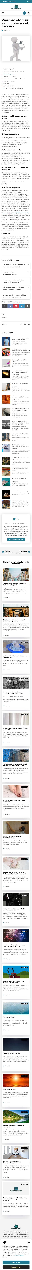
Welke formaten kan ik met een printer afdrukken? (16, 289)
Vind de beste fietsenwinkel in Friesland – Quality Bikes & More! (13, 692)
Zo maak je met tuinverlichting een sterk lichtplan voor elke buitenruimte (20, 372)
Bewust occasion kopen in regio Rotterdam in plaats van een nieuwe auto (20, 410)
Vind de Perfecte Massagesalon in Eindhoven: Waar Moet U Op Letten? (14, 873)
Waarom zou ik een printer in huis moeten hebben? (16, 266)
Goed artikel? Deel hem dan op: (13, 88)
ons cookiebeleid (19, 1255)
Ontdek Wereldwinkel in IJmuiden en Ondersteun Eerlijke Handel (14, 584)
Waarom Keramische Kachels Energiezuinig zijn (12, 1162)
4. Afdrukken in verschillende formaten (14, 79)
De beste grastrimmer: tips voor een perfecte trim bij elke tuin (14, 981)
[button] (28, 1242)
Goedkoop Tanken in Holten (11, 1053)
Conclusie (6, 83)
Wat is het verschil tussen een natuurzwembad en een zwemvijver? (20, 480)
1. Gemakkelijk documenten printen (13, 71)
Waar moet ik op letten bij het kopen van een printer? (16, 296)
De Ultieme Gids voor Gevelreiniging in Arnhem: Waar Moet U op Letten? (15, 765)
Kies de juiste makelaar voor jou (20, 491)
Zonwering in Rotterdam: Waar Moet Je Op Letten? (15, 728)
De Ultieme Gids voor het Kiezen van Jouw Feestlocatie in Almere (14, 945)
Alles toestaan (16, 1262)
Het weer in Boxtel (9, 1017)
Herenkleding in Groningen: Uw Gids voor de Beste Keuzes (14, 909)
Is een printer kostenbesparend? (16, 273)
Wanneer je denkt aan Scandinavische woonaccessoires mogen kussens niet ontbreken (15, 1199)
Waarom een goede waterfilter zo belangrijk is (13, 1126)
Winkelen (6, 30)
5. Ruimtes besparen (9, 81)
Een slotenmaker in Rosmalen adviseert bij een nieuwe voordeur (20, 385)
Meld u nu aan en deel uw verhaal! (16, 523)
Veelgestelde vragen (9, 86)
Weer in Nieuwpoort (9, 1089)
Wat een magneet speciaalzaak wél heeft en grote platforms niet (14, 620)
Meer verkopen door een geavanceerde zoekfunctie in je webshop (20, 446)
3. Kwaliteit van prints (9, 76)
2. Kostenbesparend (9, 74)
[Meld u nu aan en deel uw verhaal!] (16, 518)
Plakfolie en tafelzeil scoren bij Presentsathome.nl (12, 837)
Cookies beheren (16, 1267)
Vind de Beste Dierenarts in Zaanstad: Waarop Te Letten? (15, 656)
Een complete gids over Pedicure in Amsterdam (14, 801)
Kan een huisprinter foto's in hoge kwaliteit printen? (16, 281)
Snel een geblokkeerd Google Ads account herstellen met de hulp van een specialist (20, 422)
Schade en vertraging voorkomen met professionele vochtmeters (20, 397)
